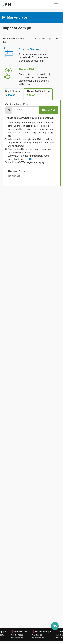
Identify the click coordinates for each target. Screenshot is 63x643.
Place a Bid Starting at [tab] (38, 93)
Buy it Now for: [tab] (13, 93)
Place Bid (48, 110)
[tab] (29, 159)
